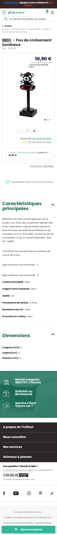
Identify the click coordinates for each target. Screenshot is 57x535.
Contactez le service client (18, 470)
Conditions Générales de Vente (27, 512)
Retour (8, 26)
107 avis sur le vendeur (40, 142)
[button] (44, 119)
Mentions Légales (43, 523)
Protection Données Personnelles (18, 523)
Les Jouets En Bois (42, 139)
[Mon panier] (52, 12)
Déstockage (11, 3)
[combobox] (28, 19)
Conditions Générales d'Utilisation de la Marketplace (27, 517)
